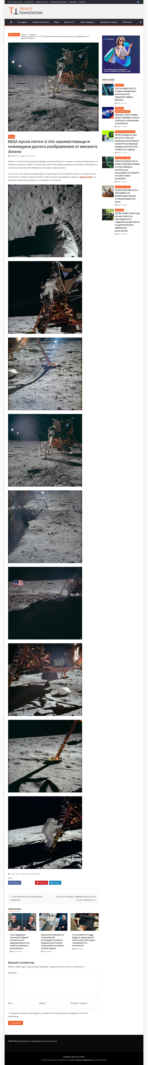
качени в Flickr (86, 177)
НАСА (33, 874)
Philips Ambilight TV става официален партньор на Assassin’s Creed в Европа (125, 94)
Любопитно (127, 22)
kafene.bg (53, 1041)
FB (138, 2)
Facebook (15, 882)
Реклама (82, 2)
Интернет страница (79, 1003)
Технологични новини (123, 111)
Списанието (73, 2)
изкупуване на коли (39, 1041)
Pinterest (42, 882)
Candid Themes (100, 1060)
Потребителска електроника (125, 132)
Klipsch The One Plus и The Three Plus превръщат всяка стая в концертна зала (126, 196)
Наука (56, 22)
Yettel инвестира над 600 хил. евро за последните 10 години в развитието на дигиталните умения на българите (127, 222)
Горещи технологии (40, 22)
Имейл (42, 1003)
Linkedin (56, 882)
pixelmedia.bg (23, 1041)
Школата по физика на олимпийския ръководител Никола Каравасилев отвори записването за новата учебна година (52, 942)
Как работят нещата (108, 22)
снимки (37, 874)
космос (23, 874)
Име (10, 1003)
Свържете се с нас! (41, 2)
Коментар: (13, 973)
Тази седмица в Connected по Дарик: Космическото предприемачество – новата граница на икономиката (20, 942)
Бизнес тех (69, 22)
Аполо (18, 874)
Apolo (13, 874)
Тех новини (22, 22)
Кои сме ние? (29, 2)
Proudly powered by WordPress (54, 1060)
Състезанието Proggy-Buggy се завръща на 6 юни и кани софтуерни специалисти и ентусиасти (83, 940)
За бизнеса (119, 108)
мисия (28, 874)
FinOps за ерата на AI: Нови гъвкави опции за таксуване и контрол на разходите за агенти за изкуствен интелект (127, 170)
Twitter (29, 882)
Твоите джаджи (86, 22)
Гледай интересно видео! (58, 2)
